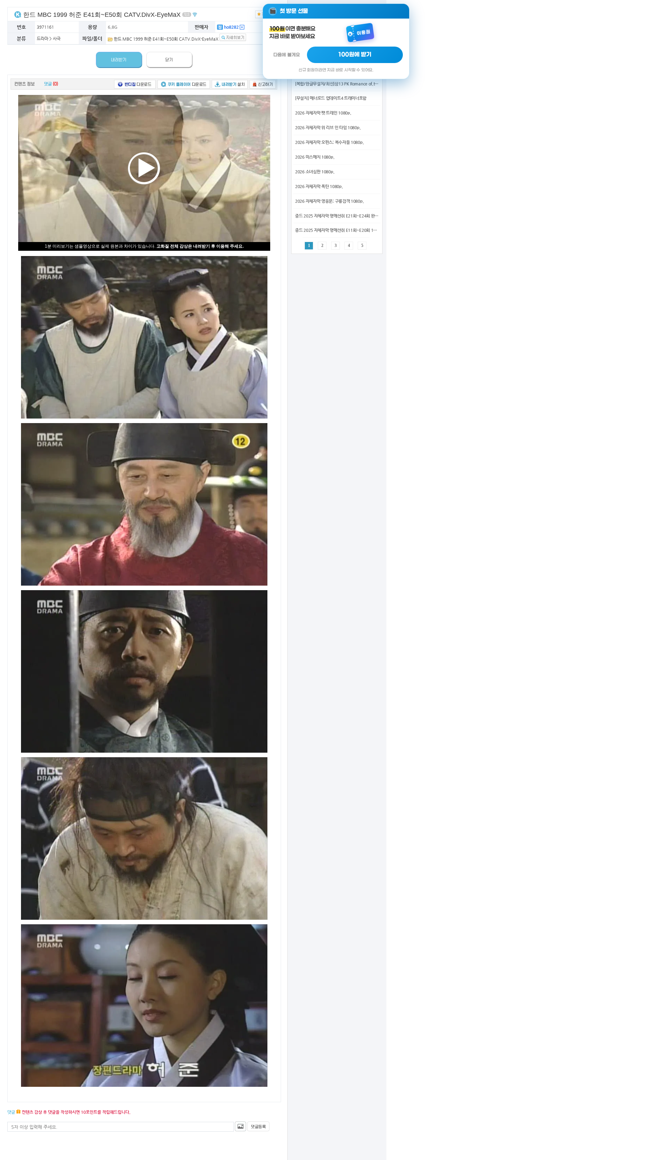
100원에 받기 (354, 54)
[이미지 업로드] (240, 1126)
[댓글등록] (258, 1126)
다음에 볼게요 (286, 54)
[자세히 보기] (232, 38)
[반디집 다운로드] (135, 84)
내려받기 (118, 59)
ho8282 (230, 27)
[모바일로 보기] (194, 14)
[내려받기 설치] (230, 84)
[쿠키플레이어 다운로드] (184, 84)
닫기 (169, 59)
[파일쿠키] (17, 14)
